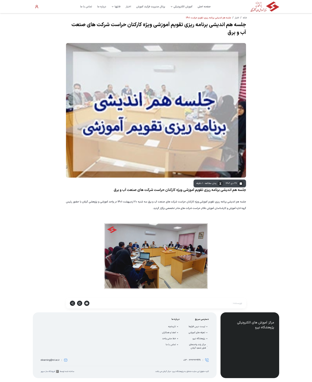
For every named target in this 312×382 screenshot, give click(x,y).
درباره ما (101, 7)
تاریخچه (172, 326)
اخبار (128, 7)
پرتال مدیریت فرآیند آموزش (150, 7)
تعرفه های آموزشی (196, 332)
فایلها (117, 7)
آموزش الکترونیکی (183, 7)
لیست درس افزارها (197, 326)
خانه (245, 17)
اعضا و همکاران (169, 332)
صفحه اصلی (204, 7)
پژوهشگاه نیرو (199, 338)
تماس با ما (86, 7)
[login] (37, 7)
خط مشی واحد (169, 338)
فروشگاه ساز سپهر (48, 371)
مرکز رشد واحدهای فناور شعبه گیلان (197, 346)
